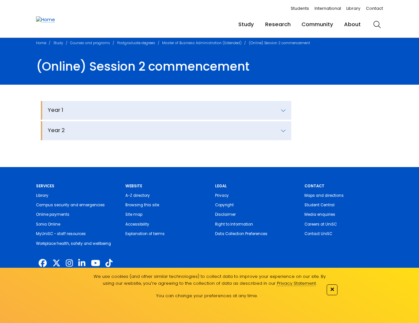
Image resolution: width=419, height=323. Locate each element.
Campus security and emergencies (70, 205)
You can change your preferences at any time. (207, 296)
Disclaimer (225, 214)
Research (278, 24)
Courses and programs (90, 43)
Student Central (319, 205)
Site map (133, 214)
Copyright (224, 205)
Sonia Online (48, 224)
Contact (374, 8)
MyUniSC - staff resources (61, 233)
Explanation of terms (145, 233)
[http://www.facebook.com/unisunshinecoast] (43, 263)
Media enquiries (319, 214)
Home (41, 43)
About (352, 24)
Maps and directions (324, 195)
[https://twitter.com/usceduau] (56, 263)
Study (246, 24)
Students (300, 8)
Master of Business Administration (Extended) (202, 43)
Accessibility (137, 224)
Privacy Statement (296, 283)
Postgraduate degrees (136, 43)
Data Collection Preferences (241, 233)
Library (353, 8)
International (328, 8)
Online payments (52, 214)
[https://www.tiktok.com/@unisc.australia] (109, 263)
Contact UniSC (318, 233)
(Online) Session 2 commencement (279, 43)
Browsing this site (142, 205)
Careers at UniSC (320, 224)
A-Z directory (137, 195)
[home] (45, 19)
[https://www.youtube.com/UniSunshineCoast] (95, 263)
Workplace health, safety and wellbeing (73, 243)
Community (317, 24)
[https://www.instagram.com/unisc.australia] (69, 263)
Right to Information (234, 224)
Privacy (222, 195)
